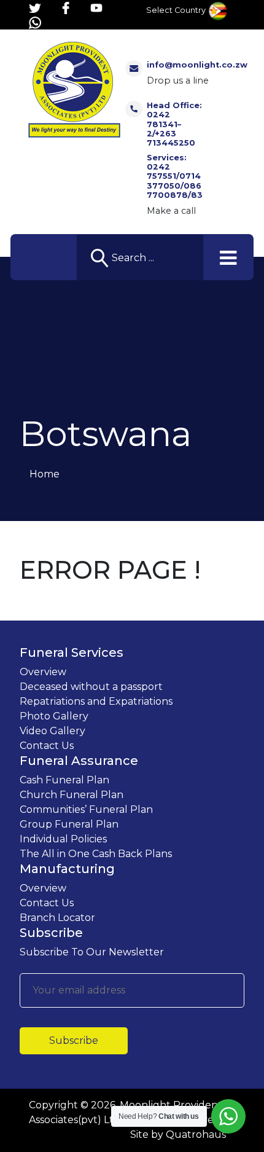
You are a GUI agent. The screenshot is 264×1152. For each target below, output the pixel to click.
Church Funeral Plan (71, 795)
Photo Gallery (54, 716)
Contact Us (47, 745)
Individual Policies (63, 839)
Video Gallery (52, 731)
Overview (43, 672)
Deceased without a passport (91, 686)
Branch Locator (57, 917)
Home (44, 474)
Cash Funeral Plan (64, 780)
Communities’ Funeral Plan (86, 809)
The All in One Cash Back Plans (96, 854)
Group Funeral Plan (69, 824)
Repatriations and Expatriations (96, 701)
